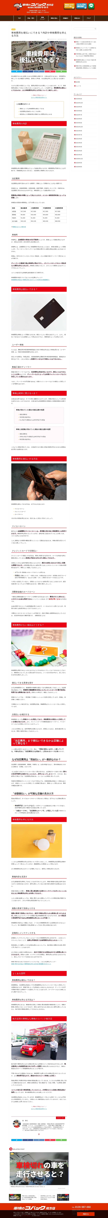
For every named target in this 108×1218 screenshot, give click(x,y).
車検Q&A (77, 18)
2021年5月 (79, 142)
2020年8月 (79, 166)
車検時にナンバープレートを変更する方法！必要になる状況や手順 (86, 49)
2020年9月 (79, 162)
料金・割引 (31, 18)
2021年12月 (79, 126)
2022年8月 (79, 110)
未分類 (13, 29)
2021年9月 (79, 130)
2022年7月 (79, 114)
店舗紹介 (65, 18)
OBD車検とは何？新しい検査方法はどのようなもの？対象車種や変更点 (86, 55)
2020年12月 (79, 158)
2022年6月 (79, 118)
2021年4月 (79, 146)
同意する (86, 1214)
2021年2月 (79, 154)
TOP (19, 18)
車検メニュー (42, 18)
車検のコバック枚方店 (19, 226)
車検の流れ (54, 18)
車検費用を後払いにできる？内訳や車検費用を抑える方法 (86, 61)
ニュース (78, 86)
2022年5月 (79, 122)
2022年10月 (79, 102)
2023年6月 (79, 98)
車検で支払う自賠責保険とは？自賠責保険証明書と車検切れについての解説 (86, 67)
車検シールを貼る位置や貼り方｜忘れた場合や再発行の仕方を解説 (86, 43)
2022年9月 (79, 106)
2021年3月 (79, 150)
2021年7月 (79, 134)
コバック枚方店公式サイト (39, 97)
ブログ (89, 18)
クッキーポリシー (26, 1215)
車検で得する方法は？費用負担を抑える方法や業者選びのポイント (31, 964)
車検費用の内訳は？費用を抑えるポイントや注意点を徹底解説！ (30, 279)
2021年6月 (79, 138)
